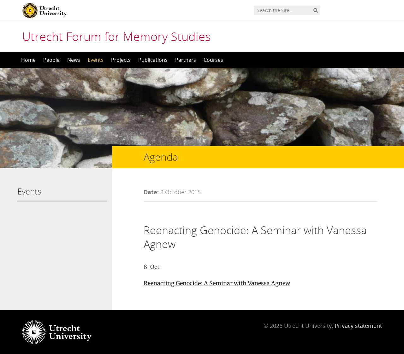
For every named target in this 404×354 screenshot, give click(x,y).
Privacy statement (358, 325)
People (51, 59)
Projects (121, 59)
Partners (185, 59)
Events (96, 59)
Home (28, 59)
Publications (153, 59)
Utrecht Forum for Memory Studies (116, 36)
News (73, 59)
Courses (213, 59)
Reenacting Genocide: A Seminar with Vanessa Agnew (217, 283)
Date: (151, 192)
